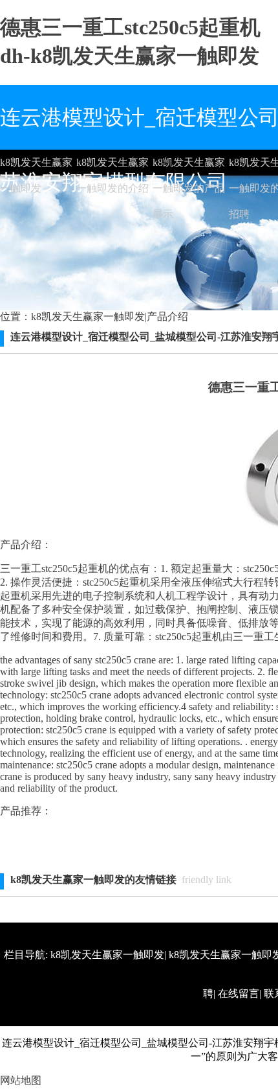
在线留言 (238, 993)
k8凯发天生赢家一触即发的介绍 (112, 166)
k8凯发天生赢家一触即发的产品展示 (189, 166)
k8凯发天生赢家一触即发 (36, 166)
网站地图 (20, 1080)
